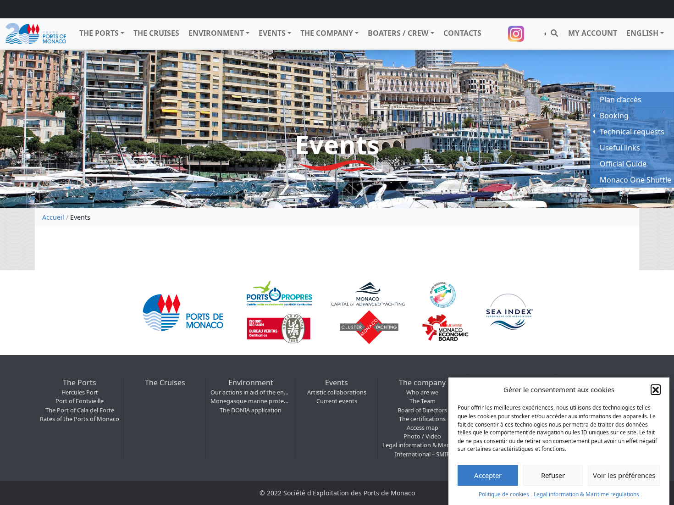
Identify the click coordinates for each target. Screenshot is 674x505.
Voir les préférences (624, 475)
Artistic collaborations (336, 392)
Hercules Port (79, 392)
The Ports (99, 33)
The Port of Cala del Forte (79, 410)
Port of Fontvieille (79, 401)
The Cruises (156, 33)
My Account (592, 33)
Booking (614, 116)
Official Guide (623, 164)
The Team (422, 401)
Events (272, 33)
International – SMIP (422, 454)
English (642, 33)
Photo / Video (422, 436)
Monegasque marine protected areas (250, 401)
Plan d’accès (620, 99)
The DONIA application (251, 410)
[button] (655, 389)
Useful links (620, 148)
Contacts (462, 33)
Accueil (53, 217)
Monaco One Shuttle (635, 180)
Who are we (422, 392)
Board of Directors (422, 410)
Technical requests (632, 132)
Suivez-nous (517, 34)
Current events (336, 401)
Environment (216, 33)
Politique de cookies (504, 494)
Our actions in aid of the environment (250, 392)
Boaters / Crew (398, 33)
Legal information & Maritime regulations (586, 494)
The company (326, 33)
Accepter (488, 475)
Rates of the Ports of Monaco (79, 419)
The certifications (422, 419)
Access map (422, 427)
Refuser (553, 475)
